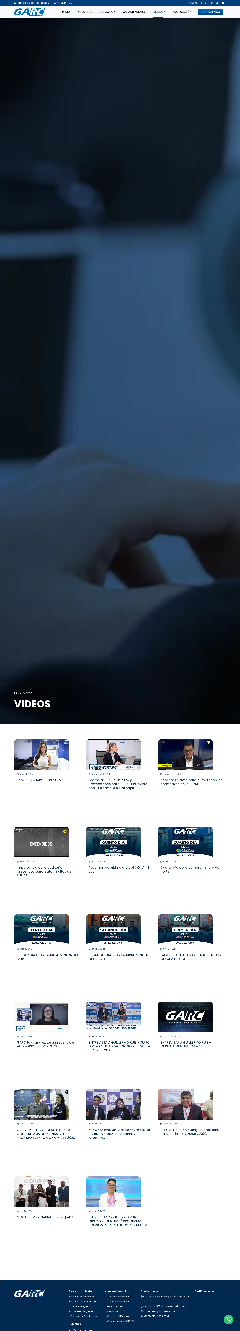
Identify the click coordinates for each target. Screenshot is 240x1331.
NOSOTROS (85, 12)
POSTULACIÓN (182, 12)
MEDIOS (158, 12)
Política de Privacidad (83, 1296)
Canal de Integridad (82, 1311)
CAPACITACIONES (134, 12)
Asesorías (112, 1311)
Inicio (17, 693)
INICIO (66, 12)
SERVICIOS (106, 12)
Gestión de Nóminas (118, 1316)
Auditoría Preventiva (118, 1296)
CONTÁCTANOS (210, 12)
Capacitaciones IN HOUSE (121, 1321)
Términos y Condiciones (84, 1316)
